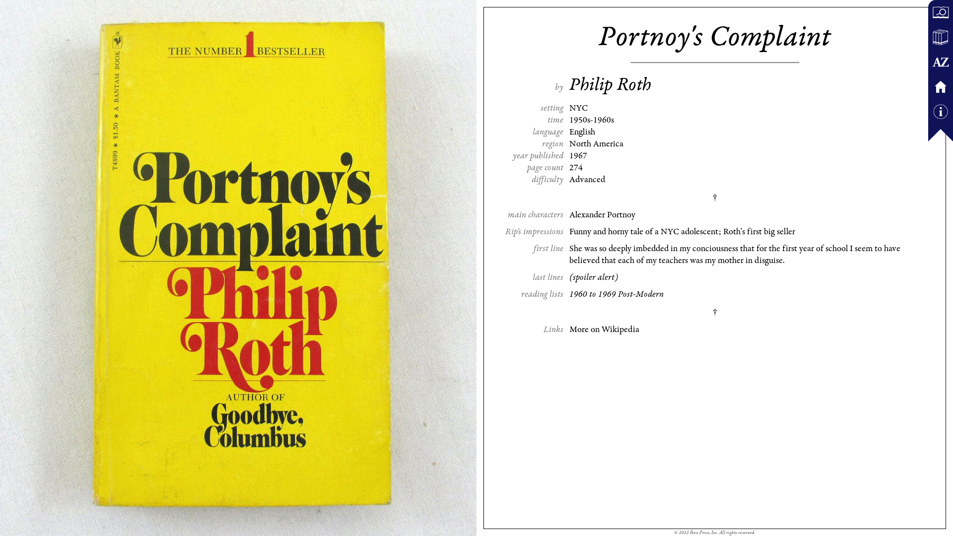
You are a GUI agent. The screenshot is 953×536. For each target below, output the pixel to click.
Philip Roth (610, 84)
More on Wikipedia (604, 329)
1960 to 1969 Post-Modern (616, 294)
